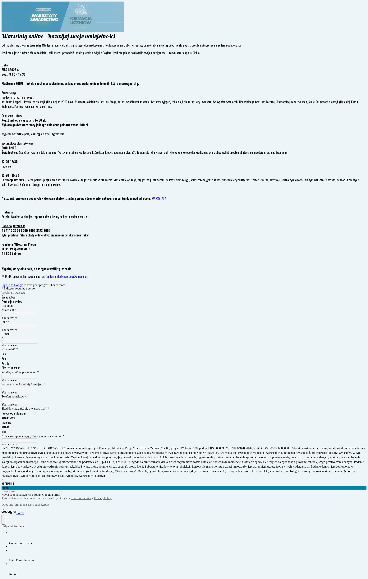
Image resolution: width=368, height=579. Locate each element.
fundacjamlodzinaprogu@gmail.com (67, 276)
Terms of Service (81, 498)
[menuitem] (187, 538)
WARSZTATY (159, 198)
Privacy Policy (103, 498)
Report (45, 504)
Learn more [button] (58, 285)
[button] (184, 488)
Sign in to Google (12, 285)
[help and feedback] (3, 520)
